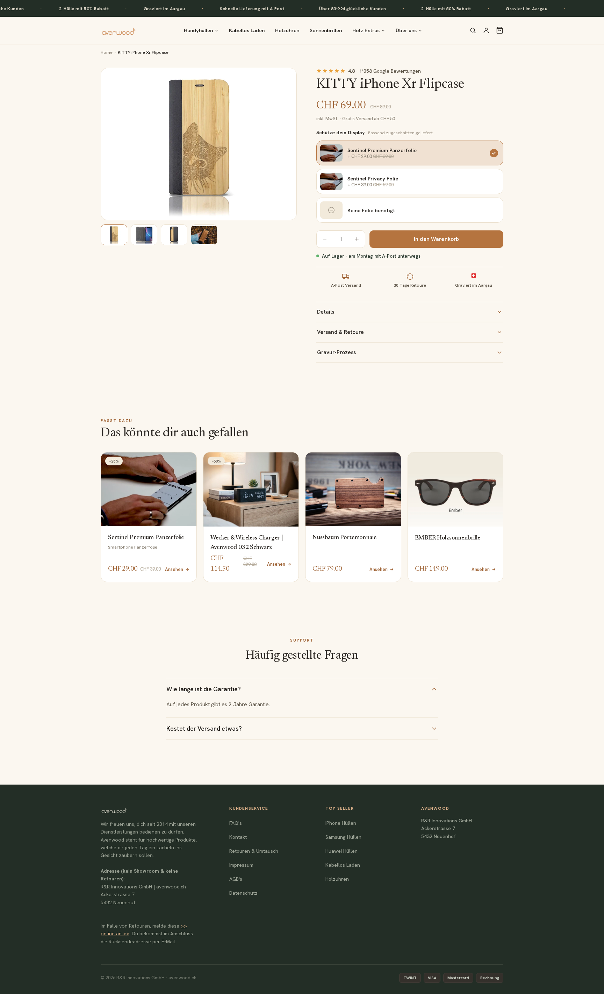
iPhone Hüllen (340, 823)
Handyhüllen (198, 30)
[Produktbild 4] (204, 234)
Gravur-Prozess (336, 352)
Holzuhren (287, 30)
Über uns (406, 30)
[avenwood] (118, 30)
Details (325, 311)
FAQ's (235, 823)
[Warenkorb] (499, 30)
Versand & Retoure (340, 332)
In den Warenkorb (436, 239)
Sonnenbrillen (326, 30)
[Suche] (472, 30)
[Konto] (486, 30)
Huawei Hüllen (341, 851)
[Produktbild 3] (174, 234)
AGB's (235, 879)
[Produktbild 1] (114, 234)
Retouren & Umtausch (253, 851)
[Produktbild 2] (144, 234)
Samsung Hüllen (343, 837)
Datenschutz (243, 893)
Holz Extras (366, 30)
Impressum (241, 865)
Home (107, 52)
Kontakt (238, 837)
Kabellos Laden (247, 30)
